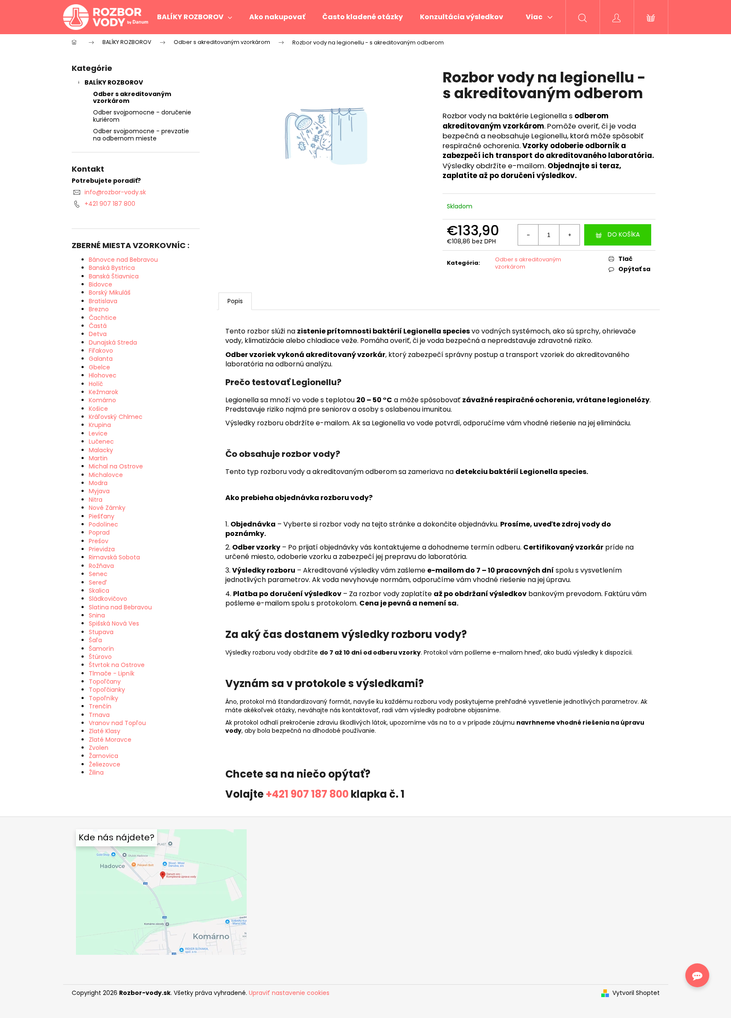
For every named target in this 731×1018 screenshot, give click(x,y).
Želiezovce (104, 764)
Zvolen (98, 747)
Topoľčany (105, 681)
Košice (98, 408)
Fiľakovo (101, 350)
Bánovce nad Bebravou (123, 259)
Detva (98, 334)
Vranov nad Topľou (117, 723)
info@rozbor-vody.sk (115, 192)
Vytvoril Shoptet (636, 993)
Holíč (96, 384)
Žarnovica (103, 756)
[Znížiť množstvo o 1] (528, 235)
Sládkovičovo (108, 598)
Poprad (99, 532)
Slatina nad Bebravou (120, 607)
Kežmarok (103, 392)
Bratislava (103, 301)
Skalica (99, 590)
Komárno (102, 400)
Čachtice (102, 317)
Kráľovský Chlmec (116, 416)
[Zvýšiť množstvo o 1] (569, 235)
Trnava (99, 715)
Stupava (101, 632)
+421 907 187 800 (109, 203)
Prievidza (102, 549)
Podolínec (103, 524)
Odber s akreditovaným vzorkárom (132, 97)
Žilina (96, 772)
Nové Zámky (107, 507)
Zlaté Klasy (104, 731)
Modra (98, 483)
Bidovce (100, 284)
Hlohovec (102, 375)
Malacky (101, 450)
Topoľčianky (107, 689)
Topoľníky (103, 698)
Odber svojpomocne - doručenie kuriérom (142, 116)
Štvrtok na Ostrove (117, 665)
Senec (98, 574)
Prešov (98, 541)
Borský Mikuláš (110, 292)
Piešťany (101, 516)
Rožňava (101, 566)
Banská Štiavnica (114, 276)
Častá (98, 326)
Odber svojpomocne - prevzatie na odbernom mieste (141, 135)
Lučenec (101, 441)
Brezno (99, 309)
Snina (97, 615)
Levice (98, 433)
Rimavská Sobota (114, 557)
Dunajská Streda (113, 342)
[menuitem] (195, 17)
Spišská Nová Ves (114, 623)
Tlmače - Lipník (111, 673)
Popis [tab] (235, 301)
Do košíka (624, 234)
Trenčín (100, 706)
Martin (98, 458)
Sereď (98, 582)
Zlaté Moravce (110, 739)
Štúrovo (100, 656)
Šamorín (101, 648)
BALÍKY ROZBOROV (113, 82)
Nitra (95, 499)
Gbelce (99, 367)
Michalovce (106, 475)
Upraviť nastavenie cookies (289, 993)
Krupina (100, 425)
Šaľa (95, 640)
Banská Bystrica (112, 267)
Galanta (101, 358)
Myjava (99, 491)
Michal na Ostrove (116, 466)
